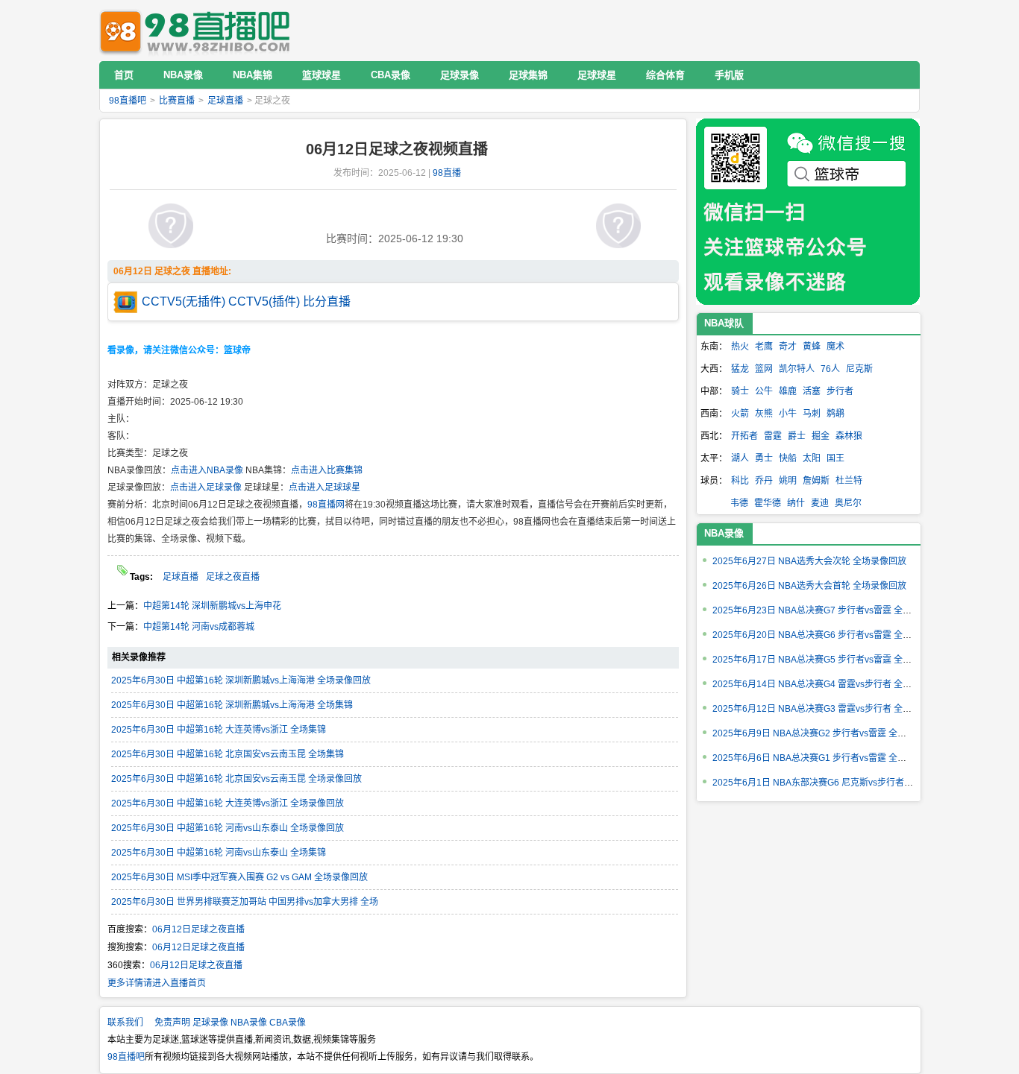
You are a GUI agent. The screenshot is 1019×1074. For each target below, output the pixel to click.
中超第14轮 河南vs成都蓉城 (198, 627)
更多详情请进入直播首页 (156, 983)
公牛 (764, 391)
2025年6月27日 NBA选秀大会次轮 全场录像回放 (809, 561)
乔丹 (764, 481)
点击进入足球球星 (324, 487)
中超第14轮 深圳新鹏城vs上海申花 (212, 606)
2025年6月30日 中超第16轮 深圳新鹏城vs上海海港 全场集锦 (232, 705)
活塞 (812, 391)
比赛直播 (177, 100)
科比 (740, 481)
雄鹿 (788, 391)
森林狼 (848, 436)
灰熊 (764, 413)
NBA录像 (724, 533)
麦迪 (820, 503)
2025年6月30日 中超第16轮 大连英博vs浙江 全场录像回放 (227, 803)
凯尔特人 (797, 369)
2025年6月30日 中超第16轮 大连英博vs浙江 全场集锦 (218, 729)
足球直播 (225, 100)
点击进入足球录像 (206, 487)
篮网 (764, 369)
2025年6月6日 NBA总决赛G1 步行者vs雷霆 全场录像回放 (827, 758)
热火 (740, 346)
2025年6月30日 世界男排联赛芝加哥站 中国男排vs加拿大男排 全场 (244, 902)
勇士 (764, 458)
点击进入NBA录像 (207, 470)
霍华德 (767, 503)
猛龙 (740, 369)
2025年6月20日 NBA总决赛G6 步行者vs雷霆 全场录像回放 (829, 635)
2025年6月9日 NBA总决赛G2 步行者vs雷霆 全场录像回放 (827, 733)
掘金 (821, 436)
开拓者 (744, 436)
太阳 (812, 458)
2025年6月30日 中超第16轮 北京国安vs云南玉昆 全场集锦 (227, 754)
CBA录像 (287, 1022)
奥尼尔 (848, 503)
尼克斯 (859, 369)
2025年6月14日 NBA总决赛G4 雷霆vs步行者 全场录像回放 (829, 684)
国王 (835, 458)
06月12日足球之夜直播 (198, 929)
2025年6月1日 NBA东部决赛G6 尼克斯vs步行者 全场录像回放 (836, 782)
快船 (788, 458)
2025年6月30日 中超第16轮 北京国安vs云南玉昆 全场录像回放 (236, 779)
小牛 (788, 413)
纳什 (796, 503)
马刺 (812, 413)
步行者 (840, 391)
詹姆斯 (816, 481)
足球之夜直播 (233, 577)
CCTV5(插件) (264, 301)
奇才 (788, 346)
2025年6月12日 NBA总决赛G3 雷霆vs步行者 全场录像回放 (829, 709)
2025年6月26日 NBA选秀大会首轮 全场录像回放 (809, 586)
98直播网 (326, 504)
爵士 (797, 436)
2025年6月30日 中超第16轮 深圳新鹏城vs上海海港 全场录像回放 (241, 680)
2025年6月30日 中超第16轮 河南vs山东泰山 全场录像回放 (227, 828)
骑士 (740, 391)
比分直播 (327, 301)
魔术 (835, 346)
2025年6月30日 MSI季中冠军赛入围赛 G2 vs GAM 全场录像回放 (239, 877)
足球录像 (210, 1022)
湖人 (740, 458)
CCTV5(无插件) (183, 301)
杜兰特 (848, 481)
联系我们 (125, 1022)
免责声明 (172, 1022)
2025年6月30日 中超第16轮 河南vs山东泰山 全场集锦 (218, 852)
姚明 (788, 481)
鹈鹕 (835, 413)
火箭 (740, 413)
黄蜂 (812, 346)
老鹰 (764, 346)
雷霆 (773, 436)
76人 (830, 369)
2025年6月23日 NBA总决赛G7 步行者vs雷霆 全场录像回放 (829, 610)
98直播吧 (198, 30)
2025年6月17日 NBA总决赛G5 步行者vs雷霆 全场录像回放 (829, 659)
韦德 (739, 503)
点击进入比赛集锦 (327, 470)
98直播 (447, 173)
